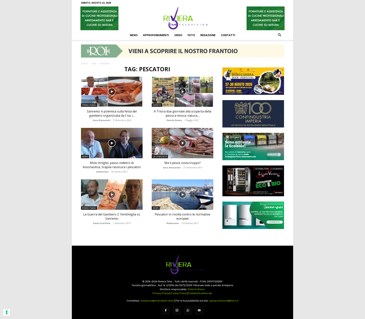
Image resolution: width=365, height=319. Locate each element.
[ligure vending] (253, 180)
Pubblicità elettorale (200, 293)
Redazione (208, 35)
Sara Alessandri (102, 120)
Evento (157, 105)
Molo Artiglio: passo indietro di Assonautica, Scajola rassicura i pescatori (112, 165)
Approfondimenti (156, 35)
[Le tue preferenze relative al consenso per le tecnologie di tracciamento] (6, 312)
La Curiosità (160, 156)
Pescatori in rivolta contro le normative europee (182, 216)
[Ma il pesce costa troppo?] (182, 143)
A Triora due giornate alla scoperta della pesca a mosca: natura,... (182, 113)
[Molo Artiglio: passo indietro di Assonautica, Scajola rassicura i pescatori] (112, 143)
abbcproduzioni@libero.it (223, 300)
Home (84, 63)
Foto (191, 35)
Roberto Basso (196, 289)
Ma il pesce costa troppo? (182, 163)
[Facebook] (165, 310)
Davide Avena (174, 120)
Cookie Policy (178, 293)
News (134, 35)
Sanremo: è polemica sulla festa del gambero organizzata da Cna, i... (112, 113)
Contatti (228, 35)
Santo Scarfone (101, 223)
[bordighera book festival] (253, 81)
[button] (279, 35)
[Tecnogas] (253, 215)
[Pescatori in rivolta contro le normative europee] (182, 194)
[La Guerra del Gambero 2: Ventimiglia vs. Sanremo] (112, 194)
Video (178, 35)
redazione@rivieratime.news (157, 300)
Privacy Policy (161, 293)
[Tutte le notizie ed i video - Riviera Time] (182, 264)
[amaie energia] (253, 146)
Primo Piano (89, 105)
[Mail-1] (199, 310)
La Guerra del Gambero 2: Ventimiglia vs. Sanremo (111, 216)
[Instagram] (177, 310)
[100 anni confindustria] (253, 113)
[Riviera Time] (182, 18)
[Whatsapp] (188, 310)
